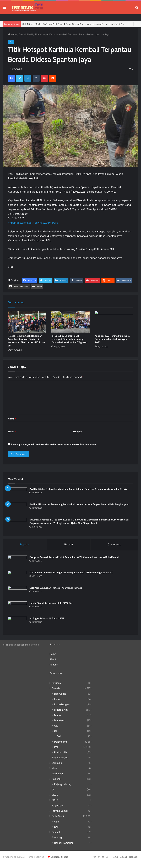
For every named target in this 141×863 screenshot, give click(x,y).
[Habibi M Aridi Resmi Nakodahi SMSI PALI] (17, 607)
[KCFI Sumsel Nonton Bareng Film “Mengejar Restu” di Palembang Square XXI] (17, 577)
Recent (68, 544)
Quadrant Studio (59, 856)
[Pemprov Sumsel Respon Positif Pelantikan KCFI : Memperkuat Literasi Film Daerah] (17, 562)
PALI (30, 34)
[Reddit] (52, 78)
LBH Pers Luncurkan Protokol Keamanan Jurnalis (55, 587)
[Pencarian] (136, 8)
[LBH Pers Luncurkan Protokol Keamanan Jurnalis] (17, 592)
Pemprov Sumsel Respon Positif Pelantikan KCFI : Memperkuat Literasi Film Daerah (74, 557)
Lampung (57, 762)
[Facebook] (11, 78)
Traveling (57, 837)
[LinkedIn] (27, 78)
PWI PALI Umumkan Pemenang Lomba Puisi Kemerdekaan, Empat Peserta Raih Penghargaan (79, 504)
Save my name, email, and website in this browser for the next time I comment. (54, 444)
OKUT (55, 800)
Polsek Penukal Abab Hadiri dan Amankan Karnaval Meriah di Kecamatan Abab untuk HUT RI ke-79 (26, 340)
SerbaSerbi (58, 816)
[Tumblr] (36, 78)
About (53, 659)
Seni (56, 826)
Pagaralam (57, 805)
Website (77, 431)
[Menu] (4, 8)
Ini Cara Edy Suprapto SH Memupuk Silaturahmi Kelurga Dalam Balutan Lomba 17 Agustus (69, 339)
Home (13, 34)
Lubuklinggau (61, 704)
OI (53, 789)
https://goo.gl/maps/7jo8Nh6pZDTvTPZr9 (33, 222)
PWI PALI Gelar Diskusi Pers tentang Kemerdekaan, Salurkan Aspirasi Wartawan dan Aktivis (78, 489)
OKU (56, 731)
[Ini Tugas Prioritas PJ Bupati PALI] (17, 623)
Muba (57, 715)
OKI (56, 725)
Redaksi (54, 664)
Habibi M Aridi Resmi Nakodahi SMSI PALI (51, 603)
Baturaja (56, 683)
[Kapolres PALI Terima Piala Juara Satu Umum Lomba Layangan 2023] (114, 322)
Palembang (60, 741)
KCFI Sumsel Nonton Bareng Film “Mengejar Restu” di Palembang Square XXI (71, 572)
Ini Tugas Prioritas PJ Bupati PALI (46, 618)
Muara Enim (61, 709)
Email (12, 431)
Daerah (22, 34)
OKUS (55, 794)
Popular (25, 544)
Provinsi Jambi (60, 810)
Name (12, 418)
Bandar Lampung (64, 842)
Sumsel (56, 832)
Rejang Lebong (62, 784)
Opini (57, 821)
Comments (114, 544)
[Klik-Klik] (27, 7)
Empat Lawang (60, 757)
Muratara (59, 720)
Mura (54, 768)
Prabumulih (60, 752)
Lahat (57, 699)
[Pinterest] (44, 78)
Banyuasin (60, 693)
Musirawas (57, 773)
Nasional (56, 778)
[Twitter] (19, 78)
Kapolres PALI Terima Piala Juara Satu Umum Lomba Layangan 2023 (112, 339)
